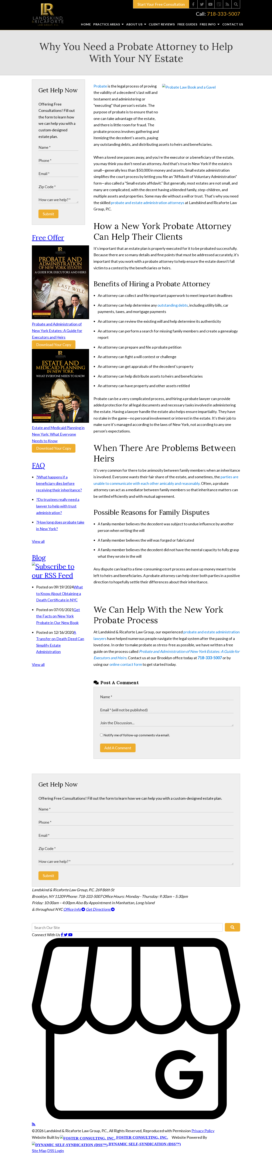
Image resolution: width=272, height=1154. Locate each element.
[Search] (236, 4)
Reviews (162, 24)
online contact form (125, 664)
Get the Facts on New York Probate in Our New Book (58, 616)
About (134, 24)
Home (86, 24)
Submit (48, 213)
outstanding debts (172, 305)
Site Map (39, 1150)
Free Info (208, 24)
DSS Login (55, 1150)
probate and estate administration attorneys (148, 202)
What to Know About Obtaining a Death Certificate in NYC (59, 593)
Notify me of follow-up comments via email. (136, 735)
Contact (232, 24)
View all (38, 541)
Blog (39, 557)
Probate (100, 86)
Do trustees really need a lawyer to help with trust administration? (57, 506)
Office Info (72, 909)
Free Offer (48, 237)
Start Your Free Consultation (161, 4)
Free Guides (187, 24)
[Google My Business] (219, 4)
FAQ (38, 465)
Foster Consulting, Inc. (141, 1137)
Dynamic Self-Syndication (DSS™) (144, 1144)
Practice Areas (107, 24)
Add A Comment (117, 747)
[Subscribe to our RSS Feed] (58, 575)
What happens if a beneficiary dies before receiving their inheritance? (59, 483)
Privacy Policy (202, 1130)
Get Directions (98, 909)
